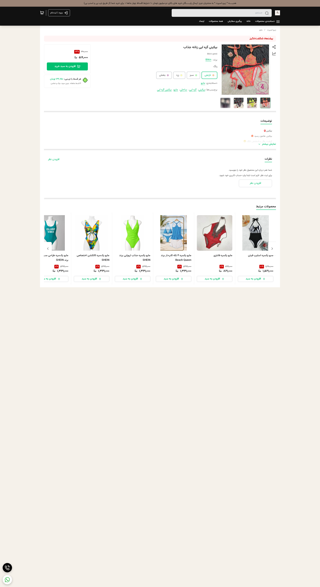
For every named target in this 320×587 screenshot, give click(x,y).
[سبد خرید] (42, 13)
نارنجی (207, 75)
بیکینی (201, 90)
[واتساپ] (7, 579)
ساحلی (183, 90)
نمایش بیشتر (269, 144)
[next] (48, 248)
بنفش (162, 75)
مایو (260, 29)
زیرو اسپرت (271, 29)
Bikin (208, 60)
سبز (192, 75)
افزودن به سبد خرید (65, 66)
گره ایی (192, 90)
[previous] (272, 248)
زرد (177, 75)
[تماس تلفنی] (7, 567)
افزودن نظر (54, 160)
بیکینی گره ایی (164, 90)
